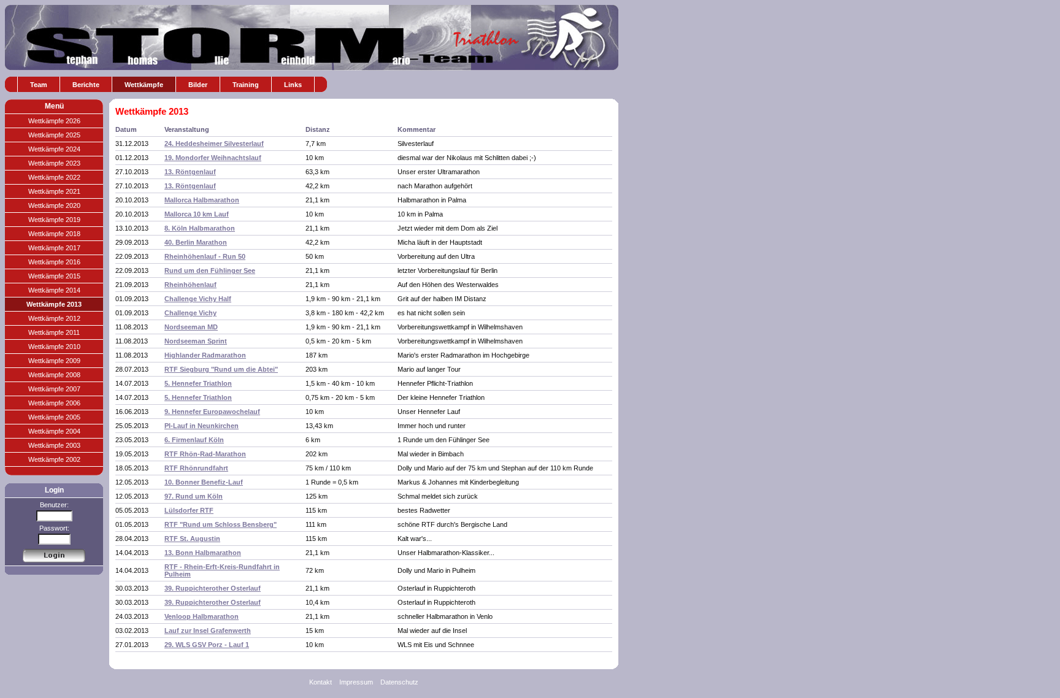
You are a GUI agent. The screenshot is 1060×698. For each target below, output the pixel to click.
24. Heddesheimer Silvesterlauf (214, 143)
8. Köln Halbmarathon (199, 228)
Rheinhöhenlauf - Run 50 (204, 256)
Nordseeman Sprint (195, 341)
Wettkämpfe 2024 (54, 149)
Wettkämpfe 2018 (54, 233)
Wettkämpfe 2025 (54, 135)
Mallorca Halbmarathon (201, 200)
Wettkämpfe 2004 (54, 431)
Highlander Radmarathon (205, 355)
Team (38, 84)
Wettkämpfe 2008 (54, 374)
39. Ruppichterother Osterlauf (212, 588)
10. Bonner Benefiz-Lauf (203, 482)
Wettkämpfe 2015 (54, 276)
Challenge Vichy (190, 312)
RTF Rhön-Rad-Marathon (205, 454)
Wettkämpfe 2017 (54, 247)
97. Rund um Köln (193, 496)
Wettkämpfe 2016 (54, 262)
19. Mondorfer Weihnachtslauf (212, 157)
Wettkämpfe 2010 (54, 346)
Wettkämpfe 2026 (54, 121)
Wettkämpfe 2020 (54, 205)
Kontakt (320, 682)
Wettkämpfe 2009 (54, 360)
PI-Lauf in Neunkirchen (201, 425)
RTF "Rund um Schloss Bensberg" (220, 524)
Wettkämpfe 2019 (54, 219)
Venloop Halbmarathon (201, 616)
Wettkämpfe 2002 (54, 459)
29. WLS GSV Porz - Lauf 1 (206, 644)
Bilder (197, 84)
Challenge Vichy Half (197, 298)
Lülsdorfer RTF (188, 510)
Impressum (356, 682)
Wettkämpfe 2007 (54, 389)
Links (293, 84)
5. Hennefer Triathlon (198, 383)
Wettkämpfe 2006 (54, 403)
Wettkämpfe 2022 (54, 177)
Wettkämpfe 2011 (54, 332)
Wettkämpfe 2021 (54, 191)
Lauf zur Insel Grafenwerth (207, 630)
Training (245, 84)
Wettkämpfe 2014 (54, 290)
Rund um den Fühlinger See (209, 270)
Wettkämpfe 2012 (54, 318)
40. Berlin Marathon (195, 242)
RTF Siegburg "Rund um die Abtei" (221, 369)
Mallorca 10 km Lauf (196, 214)
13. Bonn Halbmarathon (202, 552)
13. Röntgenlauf (190, 171)
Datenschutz (399, 682)
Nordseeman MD (191, 327)
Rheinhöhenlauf (190, 284)
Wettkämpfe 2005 (54, 417)
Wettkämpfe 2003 (54, 445)
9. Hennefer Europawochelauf (212, 411)
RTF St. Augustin (192, 538)
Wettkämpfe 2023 (54, 163)
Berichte (85, 84)
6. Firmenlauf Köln (194, 439)
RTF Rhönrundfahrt (196, 468)
